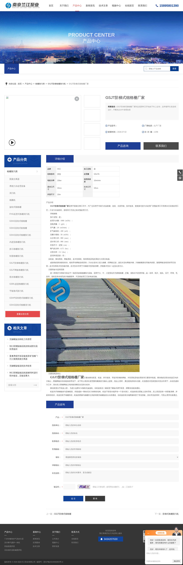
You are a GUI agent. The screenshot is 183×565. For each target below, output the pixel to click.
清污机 (12, 193)
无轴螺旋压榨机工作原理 (20, 339)
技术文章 (103, 5)
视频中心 (116, 5)
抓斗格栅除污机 (16, 249)
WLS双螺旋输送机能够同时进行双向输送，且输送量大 (23, 374)
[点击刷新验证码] (84, 487)
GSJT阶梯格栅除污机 (57, 84)
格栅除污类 (40, 84)
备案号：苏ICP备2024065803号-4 (49, 562)
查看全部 (12, 385)
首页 (51, 5)
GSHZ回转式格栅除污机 (20, 235)
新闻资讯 (90, 5)
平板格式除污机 (16, 291)
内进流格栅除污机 (17, 242)
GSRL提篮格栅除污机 (19, 284)
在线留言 (129, 5)
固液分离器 (14, 179)
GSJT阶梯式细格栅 (62, 514)
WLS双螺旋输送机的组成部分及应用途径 (23, 347)
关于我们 (64, 5)
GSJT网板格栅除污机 (19, 270)
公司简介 (55, 539)
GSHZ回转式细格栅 (18, 221)
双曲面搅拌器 (9, 546)
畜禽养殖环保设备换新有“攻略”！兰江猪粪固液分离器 (24, 357)
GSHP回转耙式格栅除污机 (21, 298)
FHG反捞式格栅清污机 (19, 214)
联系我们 (142, 5)
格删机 (12, 200)
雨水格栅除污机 (16, 277)
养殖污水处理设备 (17, 186)
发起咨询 (177, 561)
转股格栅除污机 (16, 256)
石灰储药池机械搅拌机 (13, 550)
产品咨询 (123, 145)
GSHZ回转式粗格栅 (18, 228)
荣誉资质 (55, 546)
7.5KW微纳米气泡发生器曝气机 (14, 539)
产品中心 (77, 5)
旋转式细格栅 (15, 207)
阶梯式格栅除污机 (171, 514)
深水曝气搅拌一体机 (12, 543)
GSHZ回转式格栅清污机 (20, 305)
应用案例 (36, 543)
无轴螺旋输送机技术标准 (20, 366)
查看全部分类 (23, 314)
